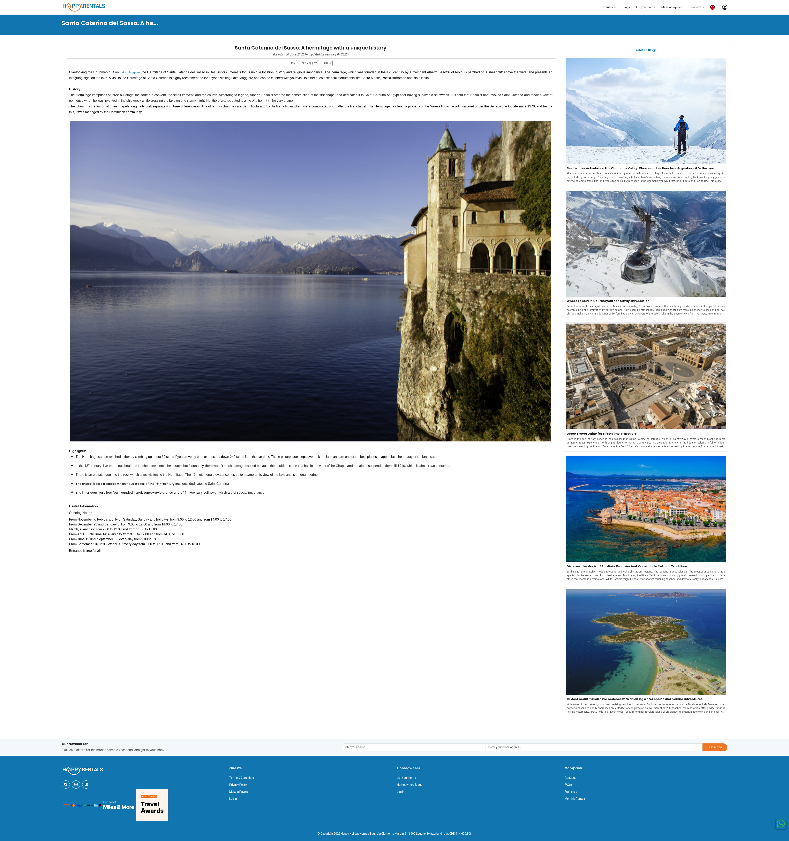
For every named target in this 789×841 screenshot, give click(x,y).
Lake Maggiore (309, 63)
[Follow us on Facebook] (66, 784)
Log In (233, 798)
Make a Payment (672, 7)
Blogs (626, 7)
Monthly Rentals (575, 798)
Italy (293, 63)
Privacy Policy (238, 784)
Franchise (571, 791)
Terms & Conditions (242, 777)
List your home (645, 7)
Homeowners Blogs (409, 784)
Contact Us (697, 7)
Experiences (609, 7)
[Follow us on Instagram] (76, 784)
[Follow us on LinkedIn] (86, 784)
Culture (327, 63)
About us (570, 777)
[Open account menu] (722, 7)
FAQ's (568, 784)
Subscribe (715, 747)
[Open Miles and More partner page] (118, 804)
